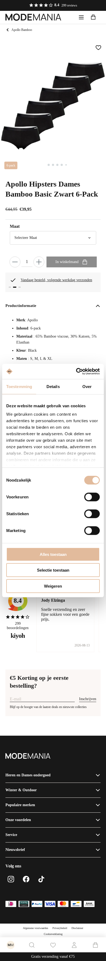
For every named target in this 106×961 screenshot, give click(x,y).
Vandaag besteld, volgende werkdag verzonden (56, 280)
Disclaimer (77, 928)
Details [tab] (53, 386)
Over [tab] (87, 386)
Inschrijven (87, 699)
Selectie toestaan (53, 570)
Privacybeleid (59, 928)
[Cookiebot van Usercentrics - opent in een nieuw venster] (76, 371)
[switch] (92, 496)
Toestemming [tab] (19, 386)
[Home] (33, 17)
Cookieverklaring (53, 934)
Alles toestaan (53, 554)
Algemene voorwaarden (35, 928)
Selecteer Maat (25, 238)
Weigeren (53, 586)
